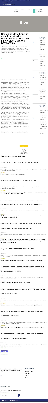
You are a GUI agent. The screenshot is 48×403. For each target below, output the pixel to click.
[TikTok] (47, 3)
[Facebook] (43, 3)
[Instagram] (45, 3)
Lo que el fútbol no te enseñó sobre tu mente (17, 249)
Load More (4, 351)
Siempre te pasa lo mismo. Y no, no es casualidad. (18, 180)
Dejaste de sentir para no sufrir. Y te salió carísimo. (20, 162)
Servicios (29, 10)
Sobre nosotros (16, 10)
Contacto (23, 10)
